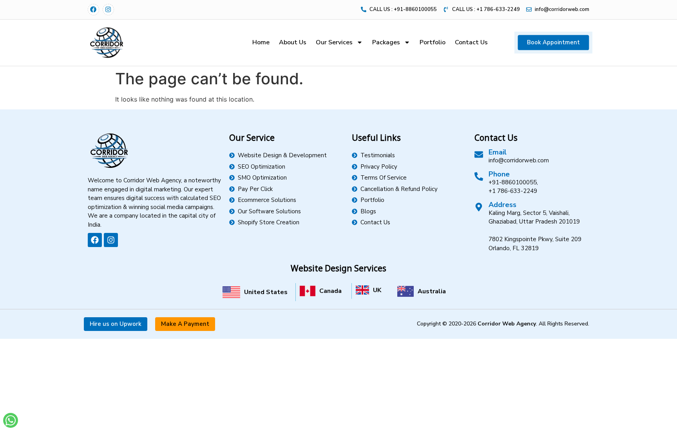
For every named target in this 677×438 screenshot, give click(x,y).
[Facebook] (93, 9)
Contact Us (471, 42)
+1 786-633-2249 (513, 191)
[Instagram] (108, 9)
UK (377, 290)
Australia (432, 291)
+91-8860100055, (513, 182)
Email (498, 152)
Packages (386, 42)
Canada (330, 291)
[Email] (478, 154)
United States (266, 292)
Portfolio (432, 42)
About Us (292, 42)
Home (261, 42)
